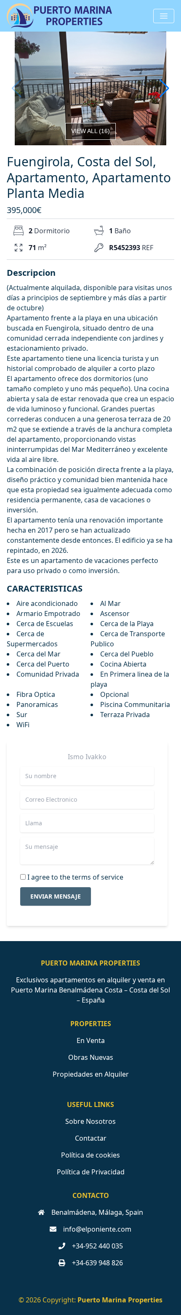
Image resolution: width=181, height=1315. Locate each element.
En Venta (91, 1040)
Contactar (90, 1138)
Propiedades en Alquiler (91, 1074)
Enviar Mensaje (55, 896)
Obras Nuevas (90, 1057)
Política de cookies (90, 1155)
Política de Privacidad (91, 1171)
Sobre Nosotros (90, 1121)
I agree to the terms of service (75, 877)
